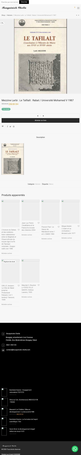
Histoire (9, 15)
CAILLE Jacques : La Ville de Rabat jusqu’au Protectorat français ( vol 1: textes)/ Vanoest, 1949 (8, 293)
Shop (3, 15)
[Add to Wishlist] (3, 126)
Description (40, 137)
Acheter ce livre (40, 120)
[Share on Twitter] (10, 127)
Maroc (51, 184)
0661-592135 (11, 345)
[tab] (40, 137)
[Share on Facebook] (7, 127)
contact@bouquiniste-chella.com (18, 350)
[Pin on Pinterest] (14, 127)
